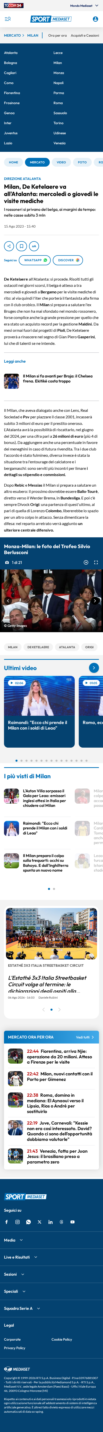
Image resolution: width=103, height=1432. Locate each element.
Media (9, 1240)
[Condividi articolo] (9, 246)
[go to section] (94, 668)
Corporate (12, 1339)
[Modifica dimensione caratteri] (34, 246)
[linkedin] (50, 1221)
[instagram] (17, 1221)
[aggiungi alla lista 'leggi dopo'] (21, 246)
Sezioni (10, 1274)
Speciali (11, 1291)
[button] (51, 19)
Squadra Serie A (18, 1308)
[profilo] (95, 19)
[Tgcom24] (14, 5)
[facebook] (6, 1221)
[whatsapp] (28, 1221)
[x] (39, 1221)
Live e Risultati (17, 1257)
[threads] (61, 1221)
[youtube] (72, 1221)
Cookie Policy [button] (62, 1339)
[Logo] (51, 19)
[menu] (7, 19)
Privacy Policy (14, 1348)
